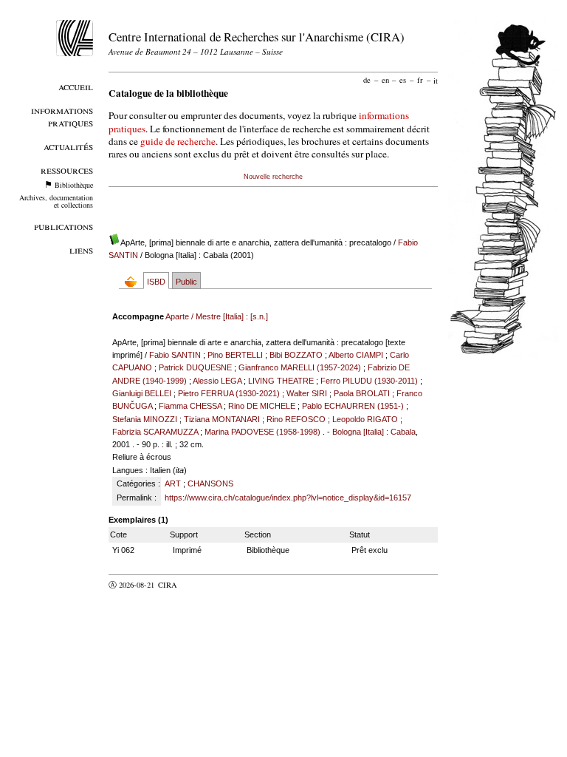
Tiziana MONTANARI (222, 419)
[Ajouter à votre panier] (134, 281)
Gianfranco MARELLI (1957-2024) (299, 367)
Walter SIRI (306, 393)
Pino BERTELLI (235, 354)
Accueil (75, 86)
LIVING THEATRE (281, 380)
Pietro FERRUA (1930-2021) (229, 393)
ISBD (156, 281)
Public (186, 281)
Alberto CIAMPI (356, 354)
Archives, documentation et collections (56, 201)
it (435, 80)
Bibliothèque (74, 185)
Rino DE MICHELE (261, 405)
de (367, 80)
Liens (81, 249)
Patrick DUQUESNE (195, 367)
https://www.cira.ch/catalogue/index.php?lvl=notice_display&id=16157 (288, 497)
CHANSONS (210, 483)
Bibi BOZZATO (296, 354)
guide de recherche (178, 141)
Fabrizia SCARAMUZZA (155, 431)
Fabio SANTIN (175, 354)
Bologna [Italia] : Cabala (374, 431)
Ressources (67, 170)
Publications (63, 226)
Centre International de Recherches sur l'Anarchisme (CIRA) (257, 36)
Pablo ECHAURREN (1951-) (353, 405)
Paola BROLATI (362, 393)
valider (196, 585)
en (385, 80)
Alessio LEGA (217, 380)
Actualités (68, 146)
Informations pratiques (62, 116)
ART (173, 483)
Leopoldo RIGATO (365, 419)
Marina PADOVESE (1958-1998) (262, 431)
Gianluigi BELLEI (141, 393)
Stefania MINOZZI (144, 419)
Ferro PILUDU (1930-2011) (369, 380)
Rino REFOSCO (296, 419)
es (402, 80)
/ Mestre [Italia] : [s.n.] (216, 316)
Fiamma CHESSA (190, 405)
